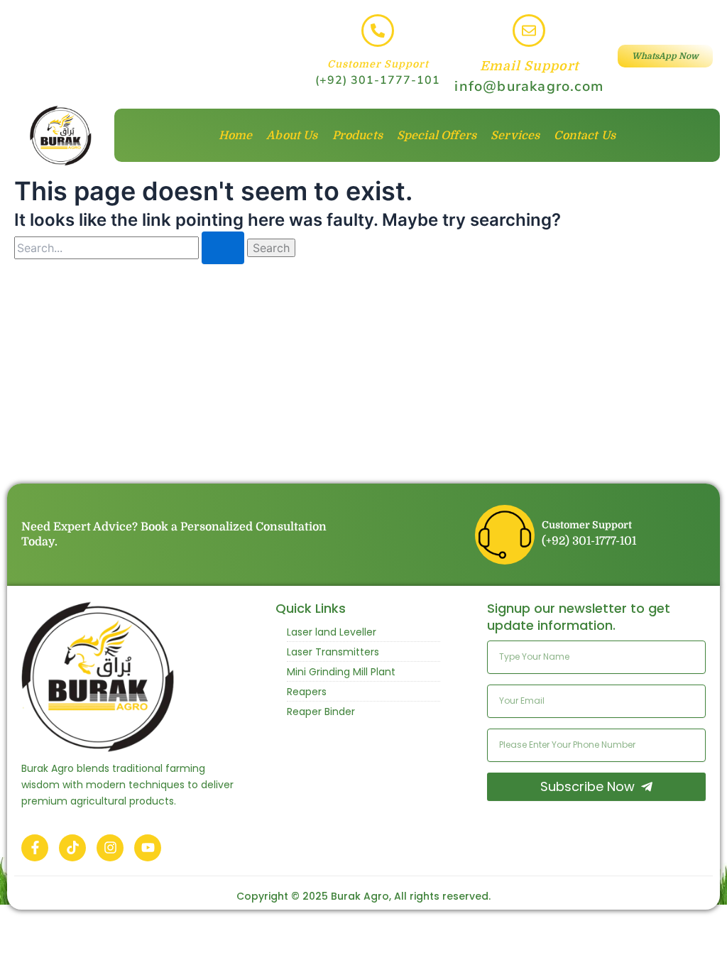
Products (357, 135)
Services (515, 135)
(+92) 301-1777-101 (377, 80)
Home (236, 135)
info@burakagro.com (528, 86)
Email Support (529, 66)
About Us (291, 135)
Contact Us (585, 135)
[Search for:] (130, 248)
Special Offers (436, 135)
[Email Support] (529, 30)
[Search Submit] (223, 247)
